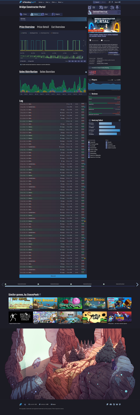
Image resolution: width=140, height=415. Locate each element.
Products (110, 144)
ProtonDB (92, 146)
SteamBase (93, 153)
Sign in (116, 2)
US (33, 404)
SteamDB (92, 142)
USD (44, 404)
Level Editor (94, 36)
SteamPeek (93, 147)
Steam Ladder (94, 149)
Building (110, 34)
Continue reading (113, 52)
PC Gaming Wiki (94, 144)
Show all (53, 276)
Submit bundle (111, 146)
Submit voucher (112, 147)
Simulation (95, 34)
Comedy (104, 36)
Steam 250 (93, 151)
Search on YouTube (95, 157)
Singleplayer (115, 34)
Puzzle (91, 34)
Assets (109, 142)
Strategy (101, 34)
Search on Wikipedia (95, 155)
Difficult (99, 36)
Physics (105, 34)
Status (54, 404)
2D (90, 36)
